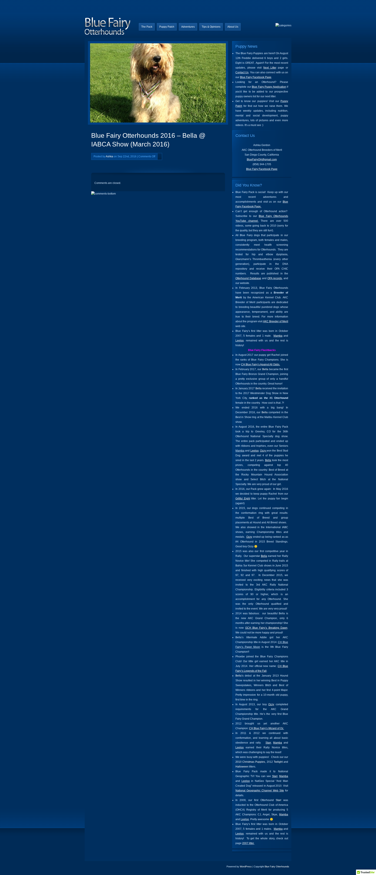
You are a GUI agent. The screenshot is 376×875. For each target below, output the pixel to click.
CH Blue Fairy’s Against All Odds (260, 364)
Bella (265, 369)
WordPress (246, 866)
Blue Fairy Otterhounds (277, 866)
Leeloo (239, 340)
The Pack (146, 26)
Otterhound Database (248, 278)
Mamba (278, 335)
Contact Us (241, 72)
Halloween (241, 766)
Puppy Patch (166, 26)
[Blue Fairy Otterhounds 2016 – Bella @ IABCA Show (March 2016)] (126, 84)
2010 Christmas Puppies (250, 761)
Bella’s (239, 675)
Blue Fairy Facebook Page (255, 77)
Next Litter (269, 67)
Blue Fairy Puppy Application (269, 86)
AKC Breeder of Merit (275, 321)
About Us (232, 26)
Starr (268, 742)
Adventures (188, 26)
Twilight (278, 761)
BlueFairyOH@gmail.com (262, 159)
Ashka (109, 156)
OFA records (274, 278)
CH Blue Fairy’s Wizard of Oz (266, 728)
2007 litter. (248, 843)
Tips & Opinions (211, 26)
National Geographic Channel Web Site (259, 790)
